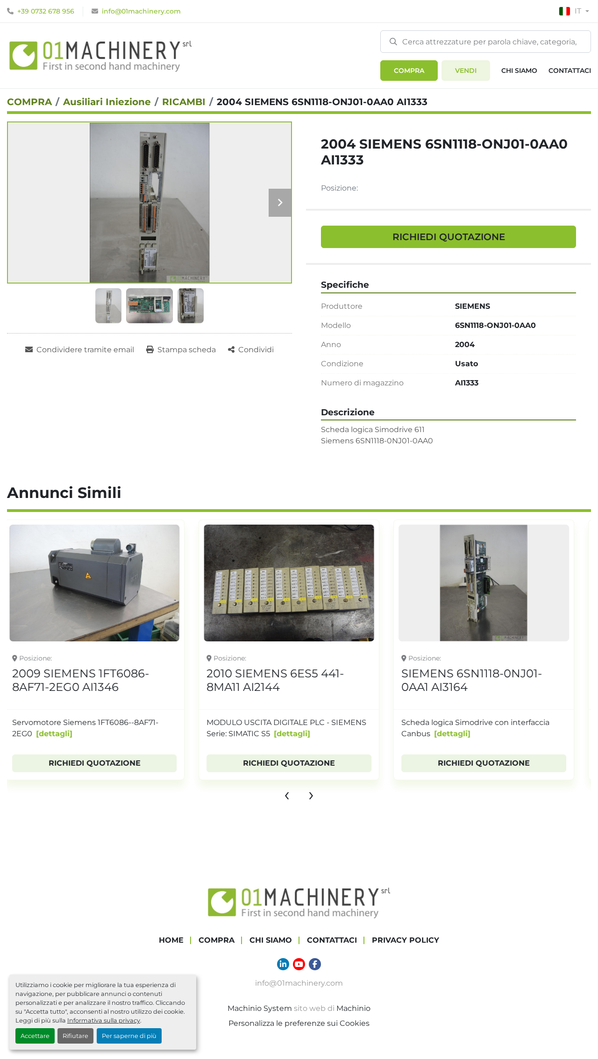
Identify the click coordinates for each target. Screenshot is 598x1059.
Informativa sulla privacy (103, 1020)
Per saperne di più (129, 1035)
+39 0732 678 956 (45, 11)
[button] (409, 70)
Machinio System (260, 1008)
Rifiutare (75, 1035)
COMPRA (409, 70)
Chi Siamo (519, 70)
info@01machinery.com (141, 11)
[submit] (393, 41)
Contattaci (569, 70)
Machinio (353, 1008)
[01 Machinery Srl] (299, 901)
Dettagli (107, 733)
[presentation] (287, 794)
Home (171, 940)
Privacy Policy (405, 940)
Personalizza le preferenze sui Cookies (299, 1023)
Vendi (466, 70)
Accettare (35, 1035)
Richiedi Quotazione (448, 236)
